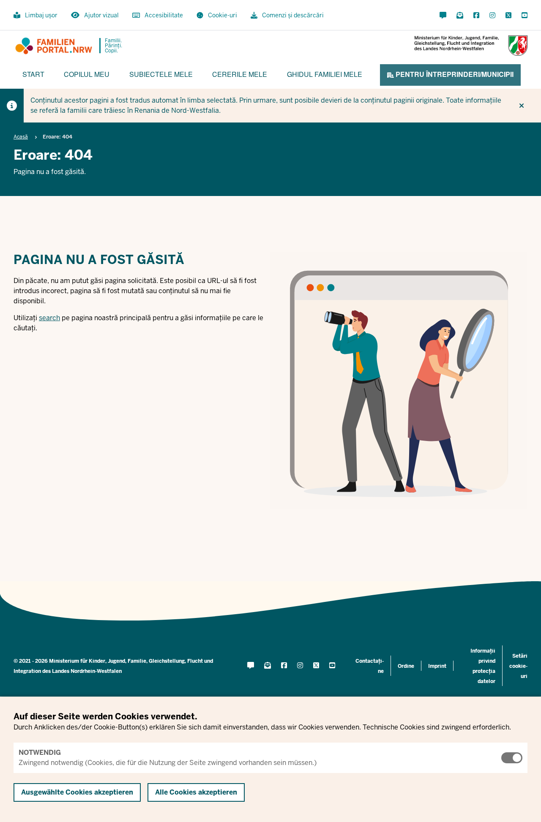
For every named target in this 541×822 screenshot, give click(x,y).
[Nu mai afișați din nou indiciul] (521, 105)
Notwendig (40, 752)
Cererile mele (239, 74)
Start (33, 74)
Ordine (406, 666)
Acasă (21, 136)
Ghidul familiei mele (324, 74)
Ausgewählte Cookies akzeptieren (77, 792)
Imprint (437, 666)
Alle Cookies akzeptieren (196, 792)
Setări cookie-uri (518, 666)
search (49, 317)
